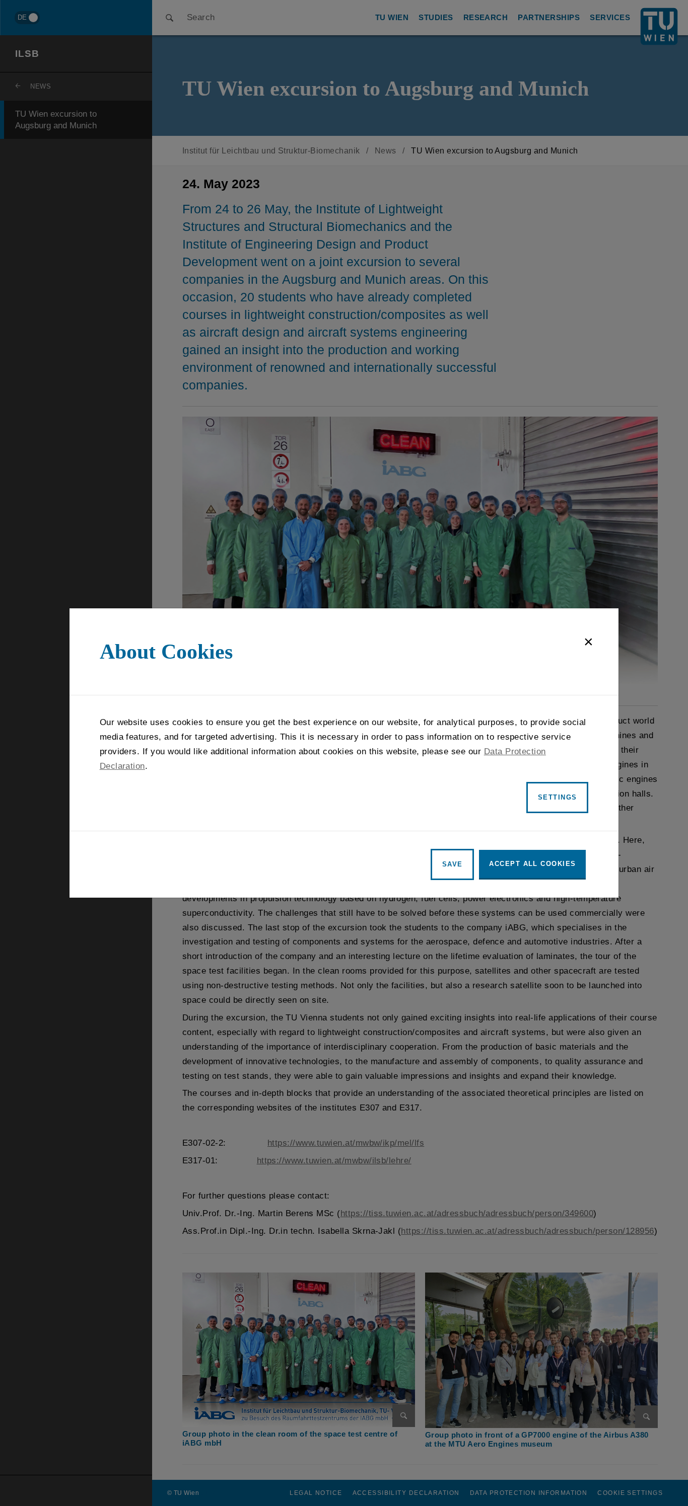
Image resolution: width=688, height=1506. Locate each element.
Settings (557, 797)
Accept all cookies (532, 863)
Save (452, 864)
